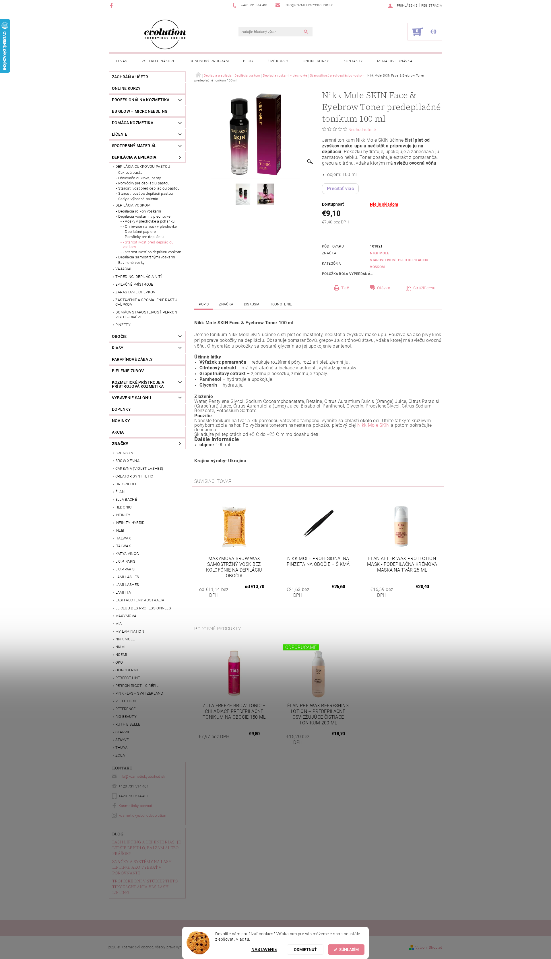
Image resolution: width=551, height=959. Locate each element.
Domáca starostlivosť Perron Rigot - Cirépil (146, 314)
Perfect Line (127, 678)
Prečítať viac (340, 188)
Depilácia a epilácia (134, 157)
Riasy (118, 348)
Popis (204, 304)
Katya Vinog (127, 553)
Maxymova (126, 616)
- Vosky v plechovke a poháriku (149, 221)
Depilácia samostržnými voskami (146, 257)
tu (247, 939)
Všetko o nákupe (158, 61)
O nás (121, 61)
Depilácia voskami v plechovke (144, 216)
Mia (118, 623)
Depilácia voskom (132, 205)
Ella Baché (126, 499)
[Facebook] (112, 5)
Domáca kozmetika (132, 122)
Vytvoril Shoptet (428, 947)
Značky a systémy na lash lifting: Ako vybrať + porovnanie (142, 867)
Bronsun (124, 453)
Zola (120, 755)
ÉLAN (120, 492)
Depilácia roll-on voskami (139, 211)
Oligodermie (127, 670)
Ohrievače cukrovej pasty (139, 178)
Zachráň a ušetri (131, 77)
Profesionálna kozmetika (140, 100)
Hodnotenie (281, 304)
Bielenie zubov (128, 371)
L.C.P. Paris (125, 561)
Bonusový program (209, 61)
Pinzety (123, 325)
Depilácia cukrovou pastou (142, 166)
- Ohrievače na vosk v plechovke (150, 226)
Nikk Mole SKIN (373, 425)
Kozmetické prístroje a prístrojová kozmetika (138, 384)
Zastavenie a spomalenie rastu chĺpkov (146, 302)
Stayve (122, 740)
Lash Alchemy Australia (139, 600)
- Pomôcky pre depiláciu (143, 237)
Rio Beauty (126, 716)
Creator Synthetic (134, 476)
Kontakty (353, 61)
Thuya (121, 747)
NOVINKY (121, 420)
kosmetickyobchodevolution (142, 815)
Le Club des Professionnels (143, 608)
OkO (119, 662)
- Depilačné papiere (139, 231)
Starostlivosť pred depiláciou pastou (149, 188)
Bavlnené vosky (131, 262)
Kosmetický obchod (135, 806)
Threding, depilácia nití (138, 276)
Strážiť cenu (424, 288)
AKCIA (118, 432)
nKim (120, 647)
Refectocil (126, 701)
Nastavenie (264, 949)
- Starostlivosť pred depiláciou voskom (148, 244)
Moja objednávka (394, 61)
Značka (226, 304)
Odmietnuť (305, 949)
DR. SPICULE (126, 484)
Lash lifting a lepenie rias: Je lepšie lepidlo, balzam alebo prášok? (146, 847)
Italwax (123, 546)
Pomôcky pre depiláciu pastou (144, 183)
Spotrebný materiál (134, 145)
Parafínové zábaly (132, 359)
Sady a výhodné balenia (138, 199)
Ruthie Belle (127, 724)
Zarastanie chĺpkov (135, 292)
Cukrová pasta (130, 172)
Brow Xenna (127, 461)
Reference (125, 709)
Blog (248, 61)
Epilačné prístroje (134, 284)
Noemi (121, 654)
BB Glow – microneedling (140, 111)
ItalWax (123, 538)
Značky (120, 443)
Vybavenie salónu (131, 397)
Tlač (345, 288)
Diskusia (252, 304)
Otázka (383, 288)
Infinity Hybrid (130, 523)
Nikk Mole (125, 639)
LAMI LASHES (127, 577)
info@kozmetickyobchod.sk (142, 776)
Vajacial (124, 269)
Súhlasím (349, 949)
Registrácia (431, 5)
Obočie (119, 336)
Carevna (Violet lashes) (139, 468)
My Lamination (129, 631)
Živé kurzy (277, 61)
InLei (119, 530)
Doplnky (121, 409)
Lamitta (123, 592)
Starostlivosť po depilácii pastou (145, 193)
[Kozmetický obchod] (165, 34)
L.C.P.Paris (125, 569)
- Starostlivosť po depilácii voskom (152, 252)
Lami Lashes (127, 584)
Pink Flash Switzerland (139, 693)
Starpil (122, 732)
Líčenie (119, 134)
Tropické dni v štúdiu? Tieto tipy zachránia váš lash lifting (145, 886)
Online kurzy (316, 61)
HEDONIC (123, 507)
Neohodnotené (362, 129)
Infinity (123, 515)
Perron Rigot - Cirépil (136, 685)
